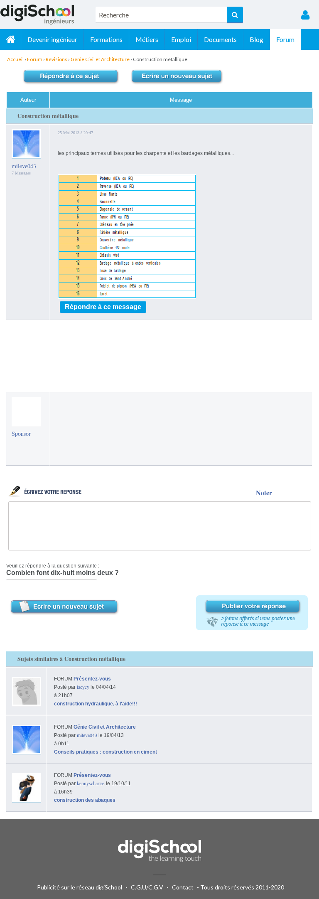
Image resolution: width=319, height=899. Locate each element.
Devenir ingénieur (52, 39)
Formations (106, 39)
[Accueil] (10, 39)
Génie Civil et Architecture (105, 727)
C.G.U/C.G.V (147, 887)
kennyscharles (91, 783)
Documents (220, 39)
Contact (183, 887)
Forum (285, 39)
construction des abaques (84, 800)
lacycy (83, 686)
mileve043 (24, 166)
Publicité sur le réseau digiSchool (79, 887)
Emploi (181, 39)
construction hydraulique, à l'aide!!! (95, 704)
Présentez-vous (92, 679)
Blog (256, 39)
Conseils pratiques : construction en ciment (105, 752)
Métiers (146, 39)
